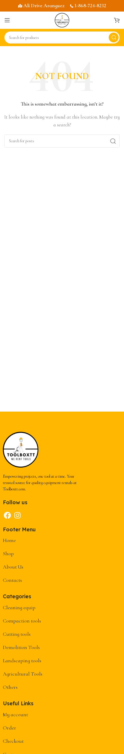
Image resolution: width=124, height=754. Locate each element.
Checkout (13, 741)
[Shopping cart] (117, 20)
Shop (8, 553)
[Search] (114, 37)
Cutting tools (17, 634)
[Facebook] (7, 515)
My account (15, 714)
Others (10, 687)
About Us (13, 567)
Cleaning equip (19, 607)
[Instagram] (17, 515)
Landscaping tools (22, 660)
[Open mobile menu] (7, 20)
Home (9, 540)
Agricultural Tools (22, 674)
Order (9, 728)
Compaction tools (22, 621)
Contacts (12, 580)
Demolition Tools (21, 647)
